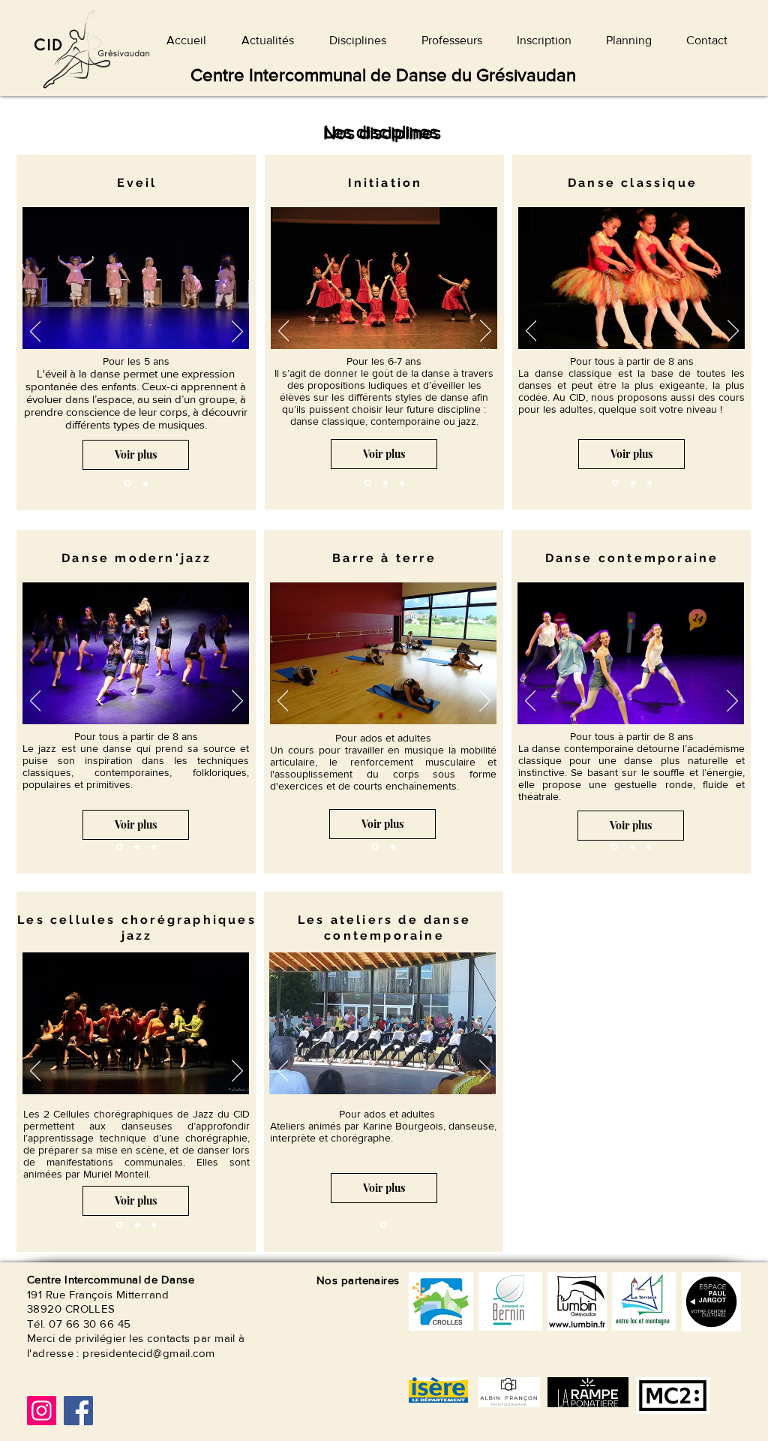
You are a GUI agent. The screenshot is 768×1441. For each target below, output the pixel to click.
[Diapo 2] (145, 483)
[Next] (237, 332)
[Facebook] (78, 1410)
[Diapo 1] (127, 483)
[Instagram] (41, 1410)
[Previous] (35, 332)
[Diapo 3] (367, 483)
